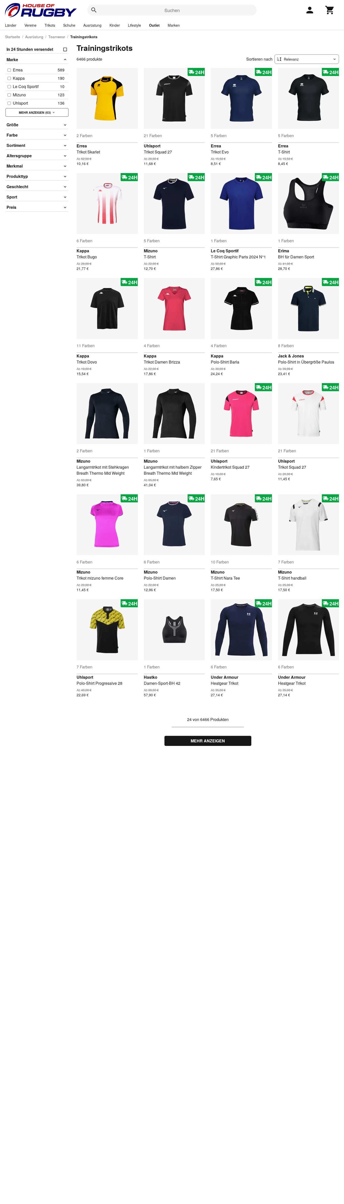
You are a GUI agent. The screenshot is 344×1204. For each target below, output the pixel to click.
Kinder (115, 25)
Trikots (50, 25)
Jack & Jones (291, 356)
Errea (82, 146)
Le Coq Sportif (224, 251)
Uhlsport (152, 146)
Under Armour (224, 677)
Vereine (30, 25)
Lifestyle (134, 25)
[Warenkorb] (330, 10)
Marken (174, 25)
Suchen (172, 10)
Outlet (154, 25)
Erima (283, 251)
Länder (10, 25)
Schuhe (69, 25)
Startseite (12, 36)
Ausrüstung (92, 25)
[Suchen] (93, 10)
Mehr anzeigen (208, 741)
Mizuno (151, 251)
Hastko (150, 677)
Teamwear (56, 36)
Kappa (83, 251)
